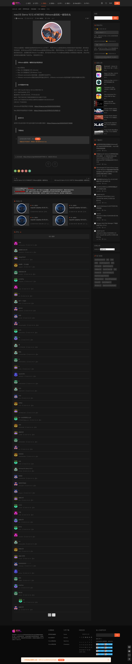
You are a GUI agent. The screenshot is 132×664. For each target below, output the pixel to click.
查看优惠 (61, 660)
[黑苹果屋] (17, 3)
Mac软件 (77, 3)
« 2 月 (80, 652)
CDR (112, 259)
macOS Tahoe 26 (107, 269)
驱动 (52, 3)
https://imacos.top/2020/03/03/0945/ (47, 106)
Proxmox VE (98, 272)
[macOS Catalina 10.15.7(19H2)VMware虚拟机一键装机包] (21, 208)
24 (80, 649)
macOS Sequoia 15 (104, 263)
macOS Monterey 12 (108, 272)
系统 (44, 3)
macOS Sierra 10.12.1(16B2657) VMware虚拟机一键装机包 (31, 180)
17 (80, 647)
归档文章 (97, 249)
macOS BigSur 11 (106, 282)
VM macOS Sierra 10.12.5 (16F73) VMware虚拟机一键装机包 (71, 180)
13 (85, 644)
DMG (96, 263)
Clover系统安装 (52, 644)
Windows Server (99, 279)
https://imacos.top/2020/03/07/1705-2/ (35, 157)
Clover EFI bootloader (110, 279)
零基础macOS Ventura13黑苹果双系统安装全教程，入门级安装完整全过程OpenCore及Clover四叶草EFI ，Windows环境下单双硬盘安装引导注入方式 (107, 158)
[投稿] (102, 3)
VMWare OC (98, 269)
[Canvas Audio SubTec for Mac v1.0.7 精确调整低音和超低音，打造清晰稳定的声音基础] (98, 110)
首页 (29, 3)
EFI (60, 3)
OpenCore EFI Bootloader (109, 285)
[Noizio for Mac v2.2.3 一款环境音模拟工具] (98, 82)
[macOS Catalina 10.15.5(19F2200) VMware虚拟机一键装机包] (21, 220)
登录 (37, 139)
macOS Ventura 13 (108, 266)
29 (89, 649)
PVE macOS (98, 266)
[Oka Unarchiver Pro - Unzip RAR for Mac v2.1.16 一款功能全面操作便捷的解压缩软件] (98, 96)
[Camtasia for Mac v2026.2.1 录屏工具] (98, 89)
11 (81, 644)
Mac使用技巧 (51, 637)
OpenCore (66, 641)
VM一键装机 (40, 18)
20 (85, 647)
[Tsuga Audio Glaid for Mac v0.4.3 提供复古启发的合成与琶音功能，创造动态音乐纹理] (98, 124)
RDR (112, 263)
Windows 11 (98, 285)
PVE (87, 3)
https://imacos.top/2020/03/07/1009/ (60, 123)
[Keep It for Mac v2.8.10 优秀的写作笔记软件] (98, 75)
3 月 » (84, 652)
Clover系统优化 (52, 641)
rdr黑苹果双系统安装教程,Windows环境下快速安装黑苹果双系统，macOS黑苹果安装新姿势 (107, 146)
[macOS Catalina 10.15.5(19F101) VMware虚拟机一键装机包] (60, 220)
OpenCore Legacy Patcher (101, 275)
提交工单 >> (99, 638)
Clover (65, 634)
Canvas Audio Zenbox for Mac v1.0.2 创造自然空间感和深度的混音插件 (111, 117)
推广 (88, 18)
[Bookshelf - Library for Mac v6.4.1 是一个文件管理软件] (98, 68)
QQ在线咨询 (99, 641)
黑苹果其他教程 (52, 634)
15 (89, 644)
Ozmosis (66, 637)
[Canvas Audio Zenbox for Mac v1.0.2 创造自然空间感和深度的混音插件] (98, 117)
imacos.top (19, 18)
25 (82, 649)
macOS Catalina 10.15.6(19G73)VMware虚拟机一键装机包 (78, 208)
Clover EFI (97, 282)
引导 (36, 3)
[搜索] (106, 3)
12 (83, 644)
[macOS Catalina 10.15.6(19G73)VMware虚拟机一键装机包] (60, 208)
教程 (68, 3)
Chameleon (66, 644)
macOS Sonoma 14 (100, 259)
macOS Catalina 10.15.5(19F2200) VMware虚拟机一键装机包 (40, 220)
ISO (108, 259)
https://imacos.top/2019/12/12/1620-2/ (47, 110)
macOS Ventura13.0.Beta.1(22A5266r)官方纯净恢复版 (107, 215)
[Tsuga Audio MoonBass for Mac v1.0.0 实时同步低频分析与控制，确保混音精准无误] (98, 132)
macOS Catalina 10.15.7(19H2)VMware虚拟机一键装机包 (40, 208)
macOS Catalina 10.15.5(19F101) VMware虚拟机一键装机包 (78, 220)
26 (83, 649)
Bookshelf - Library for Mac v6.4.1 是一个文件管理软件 (111, 67)
